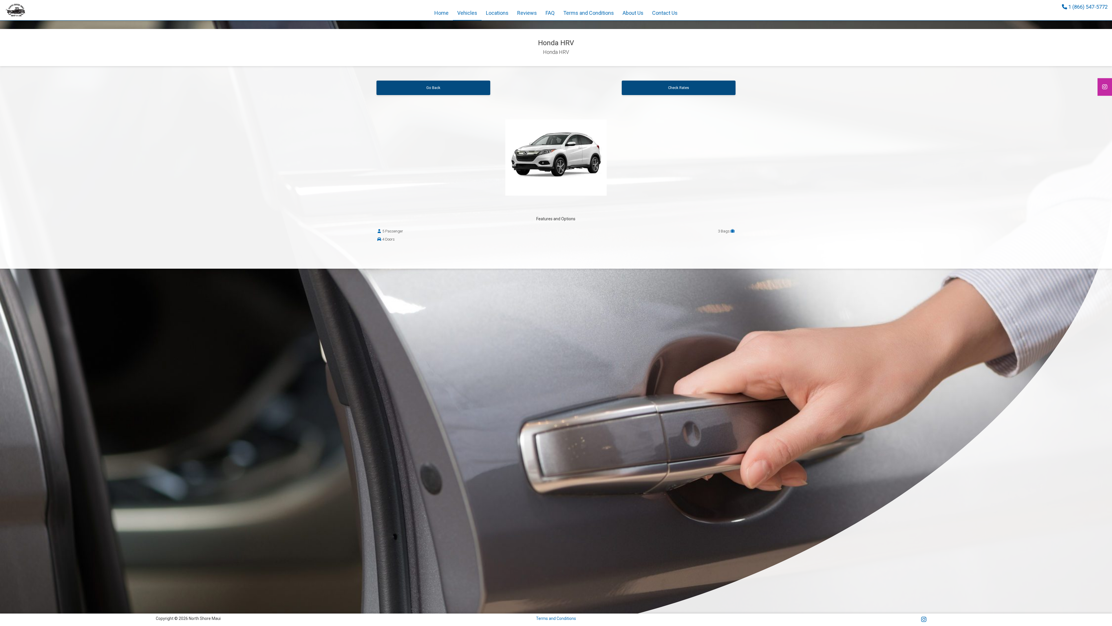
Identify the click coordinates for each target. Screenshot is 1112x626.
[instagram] (1105, 87)
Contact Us (665, 13)
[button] (527, 13)
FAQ (550, 13)
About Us (633, 13)
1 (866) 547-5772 (1087, 7)
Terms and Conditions (588, 13)
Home (441, 13)
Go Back (433, 87)
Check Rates (678, 87)
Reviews (527, 13)
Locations (497, 13)
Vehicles (467, 13)
